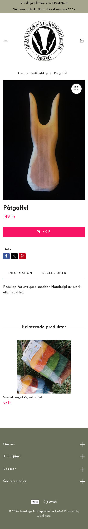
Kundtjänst (12, 456)
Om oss (9, 444)
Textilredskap (39, 73)
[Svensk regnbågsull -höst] (44, 367)
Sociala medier (14, 481)
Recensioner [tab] (54, 273)
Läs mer (9, 469)
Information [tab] (20, 273)
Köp (47, 231)
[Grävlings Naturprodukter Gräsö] (44, 41)
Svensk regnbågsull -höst (23, 397)
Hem (21, 73)
